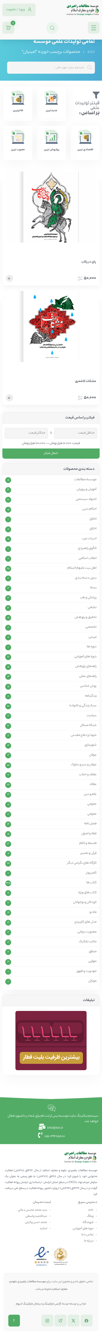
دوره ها (92, 646)
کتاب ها (91, 882)
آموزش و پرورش (87, 489)
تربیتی (92, 637)
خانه (91, 52)
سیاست (92, 715)
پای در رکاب (88, 262)
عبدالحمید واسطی (36, 1216)
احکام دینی (89, 509)
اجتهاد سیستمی (86, 499)
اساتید (43, 1228)
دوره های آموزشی (85, 656)
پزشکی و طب (88, 597)
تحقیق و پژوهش (85, 617)
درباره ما (88, 1240)
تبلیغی (92, 607)
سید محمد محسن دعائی (32, 1210)
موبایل (92, 981)
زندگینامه (91, 696)
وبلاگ (90, 1216)
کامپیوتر (91, 873)
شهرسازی (90, 745)
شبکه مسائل (88, 725)
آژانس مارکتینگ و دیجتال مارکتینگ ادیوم (38, 1304)
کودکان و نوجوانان (85, 902)
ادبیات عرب (89, 538)
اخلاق (93, 519)
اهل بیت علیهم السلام (82, 568)
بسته (93, 587)
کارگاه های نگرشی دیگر (82, 863)
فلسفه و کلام (88, 843)
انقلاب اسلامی (88, 558)
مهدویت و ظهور (87, 971)
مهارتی (92, 961)
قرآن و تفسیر (88, 853)
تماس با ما (87, 1234)
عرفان (93, 755)
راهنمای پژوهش (86, 666)
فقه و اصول (89, 833)
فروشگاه (88, 1222)
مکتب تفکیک (88, 941)
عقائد (93, 784)
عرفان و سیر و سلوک (84, 764)
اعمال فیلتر (51, 453)
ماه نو (93, 912)
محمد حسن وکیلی (36, 1222)
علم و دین (90, 794)
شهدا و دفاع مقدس (84, 735)
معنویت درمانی (87, 932)
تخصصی (91, 627)
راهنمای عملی (88, 676)
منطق (93, 951)
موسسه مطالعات (85, 479)
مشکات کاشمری (85, 381)
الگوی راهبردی (87, 548)
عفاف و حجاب (88, 774)
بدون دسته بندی (86, 578)
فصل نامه (90, 823)
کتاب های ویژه (87, 892)
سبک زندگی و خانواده (83, 705)
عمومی (92, 804)
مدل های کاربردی (85, 922)
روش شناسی (88, 686)
